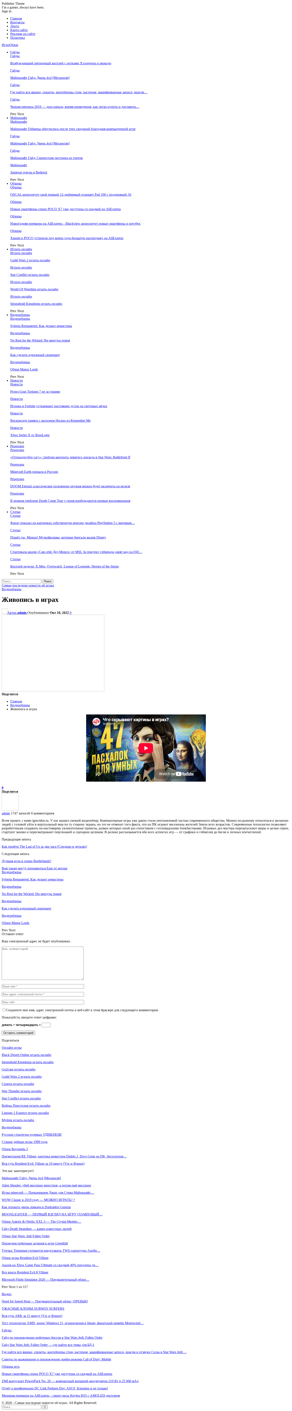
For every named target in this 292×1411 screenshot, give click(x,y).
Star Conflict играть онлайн (29, 275)
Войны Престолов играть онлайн (26, 1105)
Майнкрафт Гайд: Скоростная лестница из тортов (46, 158)
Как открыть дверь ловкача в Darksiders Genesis (36, 1207)
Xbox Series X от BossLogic (30, 435)
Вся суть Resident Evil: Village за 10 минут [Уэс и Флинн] (43, 1163)
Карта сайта (19, 30)
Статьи (15, 512)
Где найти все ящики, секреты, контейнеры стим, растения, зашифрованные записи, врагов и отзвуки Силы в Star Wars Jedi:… (94, 1352)
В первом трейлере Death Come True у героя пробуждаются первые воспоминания (70, 501)
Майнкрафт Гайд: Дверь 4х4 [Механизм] (39, 78)
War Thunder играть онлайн (22, 1091)
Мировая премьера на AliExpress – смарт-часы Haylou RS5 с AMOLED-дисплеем (61, 1395)
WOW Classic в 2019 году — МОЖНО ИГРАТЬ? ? (38, 1200)
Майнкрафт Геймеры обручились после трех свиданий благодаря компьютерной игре (73, 129)
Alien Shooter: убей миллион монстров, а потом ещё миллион (46, 1185)
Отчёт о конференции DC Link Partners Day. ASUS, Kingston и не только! (55, 1388)
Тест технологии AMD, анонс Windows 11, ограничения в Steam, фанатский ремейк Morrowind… (73, 1323)
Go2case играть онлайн (18, 1069)
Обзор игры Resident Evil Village (25, 1258)
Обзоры (16, 183)
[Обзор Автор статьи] (10, 809)
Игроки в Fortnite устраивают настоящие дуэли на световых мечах (58, 406)
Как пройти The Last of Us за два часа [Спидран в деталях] (44, 846)
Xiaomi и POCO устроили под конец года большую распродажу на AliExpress (66, 238)
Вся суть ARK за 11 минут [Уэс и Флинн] (32, 1316)
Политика (17, 37)
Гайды (15, 52)
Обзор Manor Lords (24, 369)
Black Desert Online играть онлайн (26, 1055)
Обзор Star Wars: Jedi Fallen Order (26, 1236)
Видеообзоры (20, 315)
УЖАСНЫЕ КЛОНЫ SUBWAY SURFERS (33, 1308)
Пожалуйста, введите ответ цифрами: (29, 1017)
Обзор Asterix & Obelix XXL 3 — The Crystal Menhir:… (41, 1221)
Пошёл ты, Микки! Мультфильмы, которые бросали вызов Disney (58, 537)
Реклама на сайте (22, 34)
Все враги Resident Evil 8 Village (25, 1272)
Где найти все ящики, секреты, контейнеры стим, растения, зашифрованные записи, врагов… (78, 92)
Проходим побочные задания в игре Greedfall (35, 1243)
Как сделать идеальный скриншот (35, 355)
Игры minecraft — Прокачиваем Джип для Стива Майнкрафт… (48, 1192)
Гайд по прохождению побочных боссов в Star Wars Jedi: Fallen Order (52, 1337)
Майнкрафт (18, 118)
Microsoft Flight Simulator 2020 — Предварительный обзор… (45, 1279)
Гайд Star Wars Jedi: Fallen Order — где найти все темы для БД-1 (48, 1345)
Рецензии (17, 446)
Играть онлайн (21, 249)
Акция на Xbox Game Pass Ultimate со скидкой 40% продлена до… (50, 1265)
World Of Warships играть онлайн (34, 289)
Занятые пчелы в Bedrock (28, 172)
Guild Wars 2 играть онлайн (30, 260)
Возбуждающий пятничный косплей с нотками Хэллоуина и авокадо (60, 63)
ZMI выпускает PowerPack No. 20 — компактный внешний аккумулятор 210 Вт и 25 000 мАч (70, 1381)
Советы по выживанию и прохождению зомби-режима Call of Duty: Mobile (56, 1359)
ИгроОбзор (10, 45)
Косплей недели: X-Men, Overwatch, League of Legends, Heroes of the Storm (64, 566)
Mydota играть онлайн (18, 1120)
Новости (16, 380)
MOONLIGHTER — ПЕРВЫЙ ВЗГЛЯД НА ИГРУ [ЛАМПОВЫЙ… (52, 1214)
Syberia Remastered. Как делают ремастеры (41, 326)
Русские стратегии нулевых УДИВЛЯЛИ (32, 1134)
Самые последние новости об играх (28, 585)
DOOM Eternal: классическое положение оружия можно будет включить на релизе (70, 486)
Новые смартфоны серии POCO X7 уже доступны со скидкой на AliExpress (65, 209)
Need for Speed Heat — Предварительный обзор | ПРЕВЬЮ (45, 1301)
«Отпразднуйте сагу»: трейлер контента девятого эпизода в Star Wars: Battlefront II (70, 457)
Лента (14, 26)
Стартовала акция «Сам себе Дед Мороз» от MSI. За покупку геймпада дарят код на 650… (76, 552)
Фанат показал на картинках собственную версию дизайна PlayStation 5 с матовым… (72, 523)
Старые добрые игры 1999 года (24, 1142)
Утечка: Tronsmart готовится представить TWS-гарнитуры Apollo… (51, 1250)
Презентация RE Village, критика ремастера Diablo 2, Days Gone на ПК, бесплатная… (64, 1156)
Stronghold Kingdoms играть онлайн (36, 304)
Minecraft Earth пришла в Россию (34, 472)
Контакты (17, 22)
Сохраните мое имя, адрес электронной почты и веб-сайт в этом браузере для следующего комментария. (82, 1010)
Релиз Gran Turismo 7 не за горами (35, 391)
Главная (16, 18)
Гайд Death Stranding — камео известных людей (37, 1229)
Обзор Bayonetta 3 (15, 1149)
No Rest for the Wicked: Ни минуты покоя (40, 340)
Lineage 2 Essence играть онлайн (25, 1113)
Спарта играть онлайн (18, 1084)
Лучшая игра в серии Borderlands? (26, 861)
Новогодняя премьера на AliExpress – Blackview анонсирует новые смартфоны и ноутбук (75, 223)
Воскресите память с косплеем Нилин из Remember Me (50, 420)
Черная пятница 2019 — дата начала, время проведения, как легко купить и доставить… (74, 107)
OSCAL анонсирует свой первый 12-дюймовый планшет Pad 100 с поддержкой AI (70, 194)
